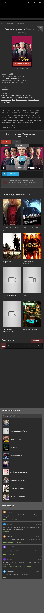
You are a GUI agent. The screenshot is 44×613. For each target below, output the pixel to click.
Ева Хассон (5, 89)
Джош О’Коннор (15, 95)
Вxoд (28, 2)
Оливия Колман (19, 98)
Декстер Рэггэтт (33, 100)
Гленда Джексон (7, 98)
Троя (7, 532)
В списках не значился (14, 542)
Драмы (8, 78)
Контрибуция (10, 554)
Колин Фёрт (29, 98)
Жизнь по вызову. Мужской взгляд (18, 567)
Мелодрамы (15, 78)
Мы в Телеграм (12, 173)
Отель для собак (11, 519)
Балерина (8, 577)
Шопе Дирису (26, 95)
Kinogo (3, 23)
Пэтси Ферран (6, 102)
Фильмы (10, 23)
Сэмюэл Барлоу (21, 100)
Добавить (37, 341)
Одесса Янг (5, 95)
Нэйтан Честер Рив (8, 100)
